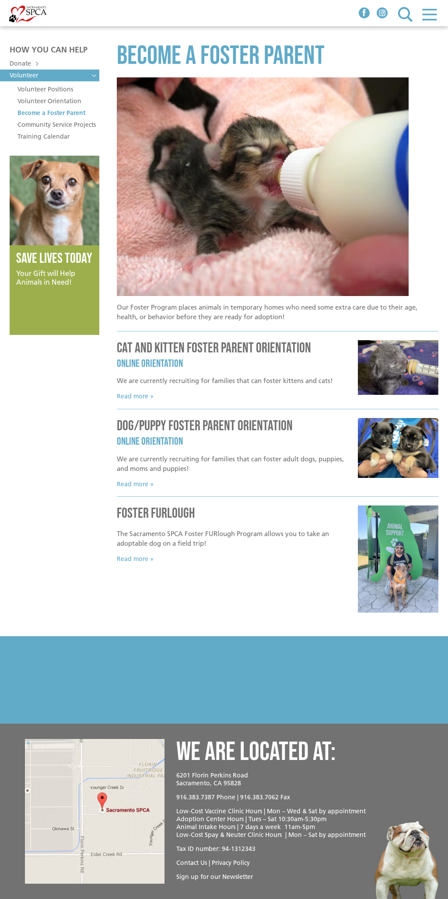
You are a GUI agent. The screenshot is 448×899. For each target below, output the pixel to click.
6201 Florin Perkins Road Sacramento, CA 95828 (212, 779)
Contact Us (191, 863)
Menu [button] (429, 14)
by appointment (342, 811)
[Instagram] (382, 14)
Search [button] (405, 14)
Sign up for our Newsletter (214, 877)
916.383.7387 (195, 797)
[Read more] (398, 367)
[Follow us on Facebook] (364, 14)
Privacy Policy (231, 863)
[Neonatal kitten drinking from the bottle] (277, 186)
